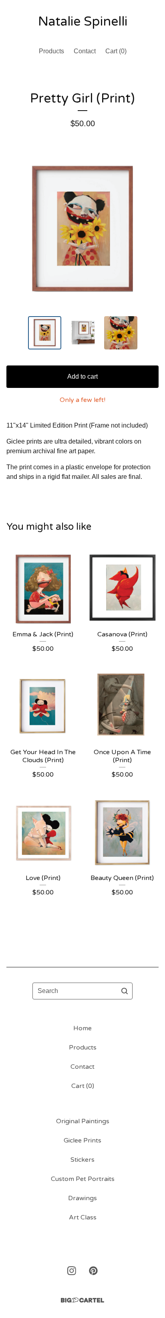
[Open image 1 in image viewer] (82, 228)
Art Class (83, 1217)
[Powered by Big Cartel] (82, 1300)
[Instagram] (71, 1270)
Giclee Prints (82, 1140)
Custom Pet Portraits (83, 1179)
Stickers (82, 1160)
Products (51, 51)
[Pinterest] (93, 1270)
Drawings (82, 1198)
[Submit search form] (124, 991)
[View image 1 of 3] (44, 332)
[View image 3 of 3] (120, 332)
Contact (85, 51)
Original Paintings (82, 1121)
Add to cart (82, 376)
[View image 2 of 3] (82, 332)
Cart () (116, 51)
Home (82, 1028)
